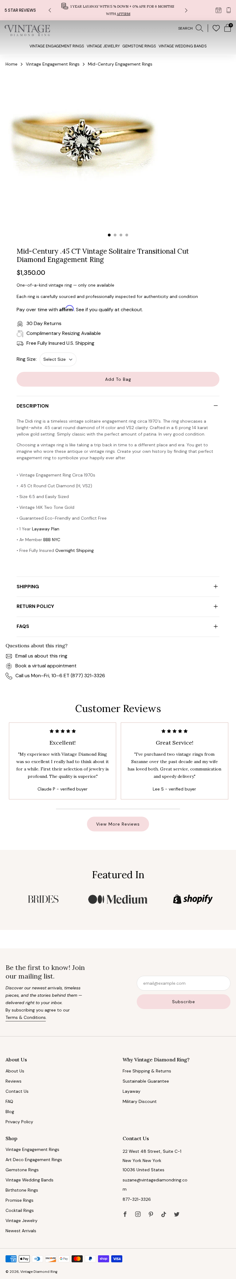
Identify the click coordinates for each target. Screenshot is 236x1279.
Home (12, 64)
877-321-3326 (137, 1199)
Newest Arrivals (21, 1230)
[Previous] (50, 10)
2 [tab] (115, 235)
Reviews (14, 1081)
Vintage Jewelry (103, 46)
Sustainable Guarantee (146, 1081)
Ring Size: (27, 359)
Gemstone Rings (139, 46)
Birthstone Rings (22, 1190)
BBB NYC (51, 539)
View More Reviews (118, 824)
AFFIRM (123, 14)
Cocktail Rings (20, 1210)
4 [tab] (126, 235)
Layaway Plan (45, 529)
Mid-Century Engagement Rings (120, 64)
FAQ (9, 1101)
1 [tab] (109, 235)
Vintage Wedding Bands (183, 46)
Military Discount (140, 1101)
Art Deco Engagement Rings (34, 1159)
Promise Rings (19, 1200)
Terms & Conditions (26, 1017)
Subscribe (183, 1001)
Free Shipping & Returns (147, 1071)
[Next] (186, 10)
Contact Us (17, 1091)
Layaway (131, 1091)
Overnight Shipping (74, 550)
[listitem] (118, 10)
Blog (10, 1111)
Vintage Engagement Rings (57, 46)
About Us (15, 1071)
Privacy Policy (19, 1121)
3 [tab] (121, 235)
